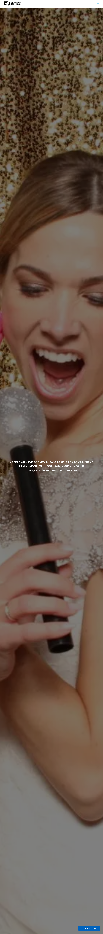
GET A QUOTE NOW (89, 928)
